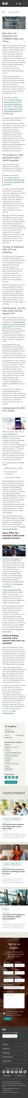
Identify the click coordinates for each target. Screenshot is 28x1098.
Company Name (8, 977)
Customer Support (11, 755)
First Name (7, 962)
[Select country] (16, 972)
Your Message (10, 992)
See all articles (11, 782)
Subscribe (22, 1036)
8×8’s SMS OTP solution (10, 559)
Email (5, 969)
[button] (20, 1076)
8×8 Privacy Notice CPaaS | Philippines (10, 1081)
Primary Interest (8, 984)
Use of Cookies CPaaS (7, 1090)
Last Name (18, 962)
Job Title (17, 977)
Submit (7, 1018)
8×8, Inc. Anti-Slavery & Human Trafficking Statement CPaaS (14, 1086)
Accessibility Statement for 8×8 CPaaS (10, 1088)
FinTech (7, 761)
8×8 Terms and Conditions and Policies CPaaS (12, 1083)
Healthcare (8, 769)
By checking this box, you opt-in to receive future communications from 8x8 (15, 1013)
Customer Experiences (13, 752)
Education (8, 758)
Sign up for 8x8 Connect (13, 1068)
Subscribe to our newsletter (10, 1032)
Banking (7, 744)
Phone (17, 969)
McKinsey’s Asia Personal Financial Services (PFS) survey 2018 (13, 324)
